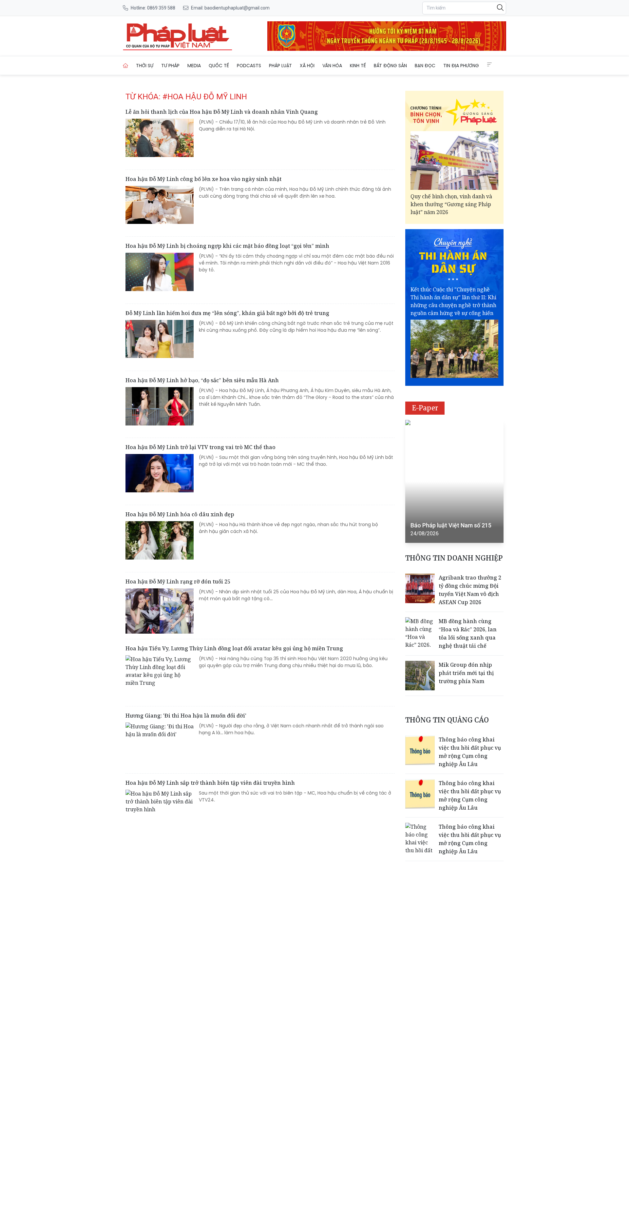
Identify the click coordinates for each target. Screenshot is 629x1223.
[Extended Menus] (489, 64)
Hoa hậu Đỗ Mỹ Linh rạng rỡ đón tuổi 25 (177, 581)
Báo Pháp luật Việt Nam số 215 (450, 525)
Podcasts (249, 65)
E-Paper (425, 408)
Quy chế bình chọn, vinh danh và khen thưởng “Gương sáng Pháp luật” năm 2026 (451, 204)
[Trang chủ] (125, 65)
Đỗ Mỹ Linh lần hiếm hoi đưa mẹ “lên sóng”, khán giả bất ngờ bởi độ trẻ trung (227, 313)
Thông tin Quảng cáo (447, 720)
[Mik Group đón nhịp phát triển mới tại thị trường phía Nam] (420, 675)
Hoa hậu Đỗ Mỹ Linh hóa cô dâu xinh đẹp (179, 514)
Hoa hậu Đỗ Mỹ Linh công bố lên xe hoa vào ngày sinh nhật (203, 179)
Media (194, 65)
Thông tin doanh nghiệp (454, 558)
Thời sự (144, 65)
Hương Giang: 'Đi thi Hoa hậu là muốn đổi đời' (185, 715)
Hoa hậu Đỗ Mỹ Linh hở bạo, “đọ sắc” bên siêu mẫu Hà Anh (202, 380)
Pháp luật (280, 65)
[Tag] (177, 36)
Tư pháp (170, 65)
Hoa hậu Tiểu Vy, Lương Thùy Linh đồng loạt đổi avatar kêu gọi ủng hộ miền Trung (234, 648)
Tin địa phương (461, 65)
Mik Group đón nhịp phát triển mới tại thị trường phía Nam (466, 673)
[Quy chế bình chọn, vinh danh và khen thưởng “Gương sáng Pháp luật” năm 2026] (454, 160)
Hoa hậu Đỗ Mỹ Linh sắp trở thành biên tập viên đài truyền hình (210, 782)
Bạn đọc (425, 65)
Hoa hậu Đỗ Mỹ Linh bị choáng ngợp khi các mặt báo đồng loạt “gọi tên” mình (227, 245)
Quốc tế (219, 65)
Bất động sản (390, 65)
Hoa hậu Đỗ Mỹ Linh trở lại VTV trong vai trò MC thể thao (200, 447)
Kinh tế (358, 65)
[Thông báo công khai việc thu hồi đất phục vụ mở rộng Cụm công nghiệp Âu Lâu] (420, 750)
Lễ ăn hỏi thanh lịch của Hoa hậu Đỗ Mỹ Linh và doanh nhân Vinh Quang (221, 111)
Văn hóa (332, 65)
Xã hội (307, 65)
